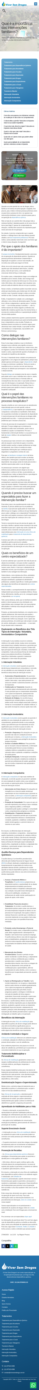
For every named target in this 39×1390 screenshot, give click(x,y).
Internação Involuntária (12, 97)
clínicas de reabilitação (11, 1060)
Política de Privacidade (9, 1310)
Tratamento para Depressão (13, 75)
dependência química (19, 217)
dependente (29, 362)
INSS (3, 863)
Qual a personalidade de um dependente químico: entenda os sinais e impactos (17, 143)
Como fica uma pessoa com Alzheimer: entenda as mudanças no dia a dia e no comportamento (19, 116)
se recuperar (16, 596)
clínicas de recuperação (12, 1094)
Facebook (19, 1226)
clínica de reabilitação (22, 1021)
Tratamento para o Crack (12, 84)
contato (32, 1208)
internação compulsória (10, 777)
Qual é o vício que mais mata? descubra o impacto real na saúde (17, 132)
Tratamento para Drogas (12, 78)
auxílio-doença (20, 882)
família (5, 509)
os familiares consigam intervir (17, 455)
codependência (8, 409)
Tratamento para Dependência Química (17, 65)
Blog (3, 1300)
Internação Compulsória (12, 101)
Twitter (25, 1226)
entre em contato (26, 1200)
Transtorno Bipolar (10, 91)
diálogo (9, 374)
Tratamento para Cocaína (12, 72)
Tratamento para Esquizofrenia (14, 81)
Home (4, 38)
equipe (9, 435)
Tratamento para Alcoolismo (13, 68)
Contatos (5, 1307)
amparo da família (8, 254)
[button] (35, 3)
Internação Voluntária (11, 94)
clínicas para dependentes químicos (16, 1154)
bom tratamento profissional (19, 237)
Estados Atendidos (8, 1297)
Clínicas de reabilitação (9, 1038)
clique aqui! (28, 1216)
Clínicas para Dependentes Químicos (19, 38)
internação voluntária (9, 666)
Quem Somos (6, 1304)
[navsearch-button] (4, 11)
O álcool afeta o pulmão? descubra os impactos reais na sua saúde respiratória (19, 122)
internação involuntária (10, 718)
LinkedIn (31, 1226)
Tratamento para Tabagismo (13, 88)
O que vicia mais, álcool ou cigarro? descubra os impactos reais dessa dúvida (19, 127)
